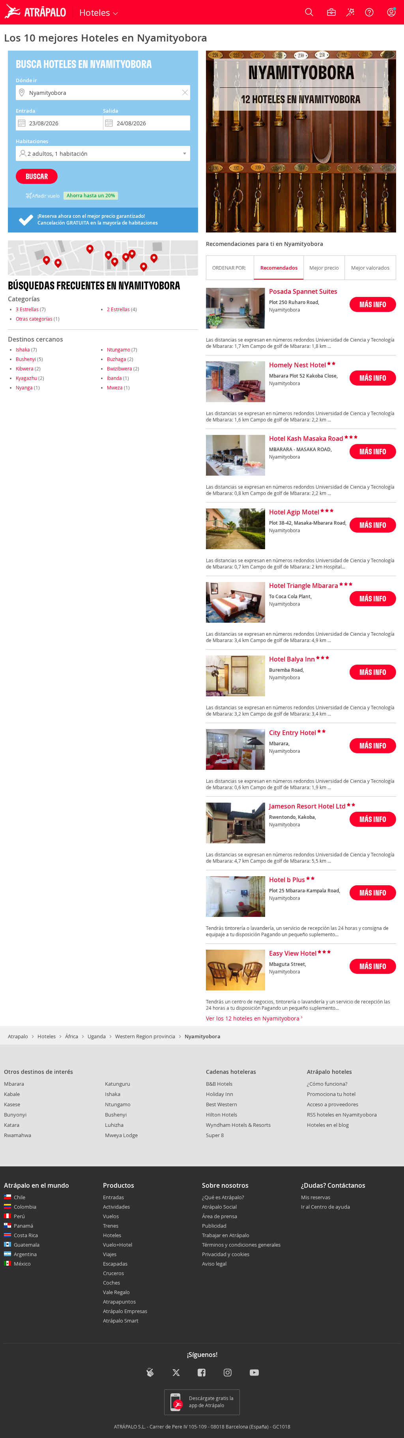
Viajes (109, 1254)
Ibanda (114, 378)
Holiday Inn (219, 1094)
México (22, 1263)
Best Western (221, 1104)
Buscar (37, 176)
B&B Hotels (219, 1083)
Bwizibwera (119, 368)
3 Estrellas (27, 309)
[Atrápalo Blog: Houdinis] (150, 1372)
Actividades (116, 1206)
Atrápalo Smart (120, 1320)
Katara (11, 1124)
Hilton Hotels (221, 1114)
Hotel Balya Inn (292, 659)
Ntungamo (118, 349)
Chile (19, 1197)
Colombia (25, 1206)
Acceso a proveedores (332, 1104)
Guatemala (26, 1244)
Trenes (110, 1225)
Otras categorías (34, 319)
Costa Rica (26, 1235)
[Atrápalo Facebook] (202, 1373)
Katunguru (117, 1083)
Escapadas (115, 1263)
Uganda (97, 1036)
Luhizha (114, 1124)
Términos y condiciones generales (241, 1244)
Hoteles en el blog (328, 1124)
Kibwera (25, 368)
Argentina (25, 1254)
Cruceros (113, 1273)
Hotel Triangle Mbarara (303, 586)
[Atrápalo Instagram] (228, 1373)
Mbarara (14, 1083)
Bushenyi (26, 359)
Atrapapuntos (119, 1301)
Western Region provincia (145, 1036)
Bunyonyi (15, 1114)
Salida (110, 110)
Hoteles (46, 1036)
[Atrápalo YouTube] (254, 1373)
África (71, 1036)
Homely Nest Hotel (297, 365)
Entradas (113, 1197)
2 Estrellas (118, 309)
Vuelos (111, 1216)
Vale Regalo (116, 1292)
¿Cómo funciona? (327, 1083)
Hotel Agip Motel (294, 512)
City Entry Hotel (292, 733)
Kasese (12, 1104)
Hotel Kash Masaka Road (306, 439)
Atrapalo (18, 1036)
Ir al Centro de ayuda (325, 1207)
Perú (19, 1216)
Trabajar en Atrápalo (225, 1235)
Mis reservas (315, 1197)
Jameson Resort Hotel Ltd (307, 807)
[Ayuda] (369, 12)
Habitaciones (32, 141)
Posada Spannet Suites (303, 292)
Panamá (23, 1225)
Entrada (26, 110)
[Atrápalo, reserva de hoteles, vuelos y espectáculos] (36, 12)
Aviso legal (214, 1263)
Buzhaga (116, 359)
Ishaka (23, 349)
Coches (111, 1282)
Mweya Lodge (121, 1135)
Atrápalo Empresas (125, 1311)
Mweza (115, 387)
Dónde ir (26, 80)
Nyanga (24, 387)
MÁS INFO (372, 304)
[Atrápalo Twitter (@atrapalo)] (176, 1373)
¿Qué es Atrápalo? (223, 1197)
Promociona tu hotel (331, 1094)
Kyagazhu (26, 378)
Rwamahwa (17, 1135)
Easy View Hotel (292, 954)
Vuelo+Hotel (117, 1244)
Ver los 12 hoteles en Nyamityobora (253, 1018)
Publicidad (214, 1225)
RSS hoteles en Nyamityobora (342, 1114)
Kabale (12, 1094)
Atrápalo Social (219, 1206)
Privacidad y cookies (225, 1254)
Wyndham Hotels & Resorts (238, 1124)
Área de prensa (219, 1216)
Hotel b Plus (287, 880)
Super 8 (215, 1135)
